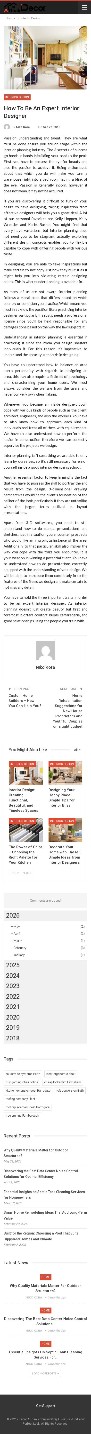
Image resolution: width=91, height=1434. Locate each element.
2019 (13, 1027)
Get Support (45, 1406)
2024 (13, 975)
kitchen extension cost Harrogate (28, 1090)
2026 (13, 915)
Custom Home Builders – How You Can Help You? (24, 700)
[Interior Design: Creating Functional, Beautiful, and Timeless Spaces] (26, 773)
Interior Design (17, 97)
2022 (13, 996)
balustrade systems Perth (23, 1074)
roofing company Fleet (20, 1099)
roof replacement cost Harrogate (28, 1107)
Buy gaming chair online (22, 1082)
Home (45, 1277)
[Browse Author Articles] (45, 650)
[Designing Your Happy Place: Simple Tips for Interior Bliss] (66, 773)
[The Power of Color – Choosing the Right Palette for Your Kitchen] (26, 830)
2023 (13, 986)
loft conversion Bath (70, 1090)
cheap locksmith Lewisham (62, 1082)
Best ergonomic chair (60, 1074)
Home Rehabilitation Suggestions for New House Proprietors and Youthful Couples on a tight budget (68, 711)
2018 (13, 1038)
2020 (13, 1017)
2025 (13, 965)
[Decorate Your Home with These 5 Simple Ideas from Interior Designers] (66, 830)
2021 (13, 1006)
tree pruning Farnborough (22, 1115)
